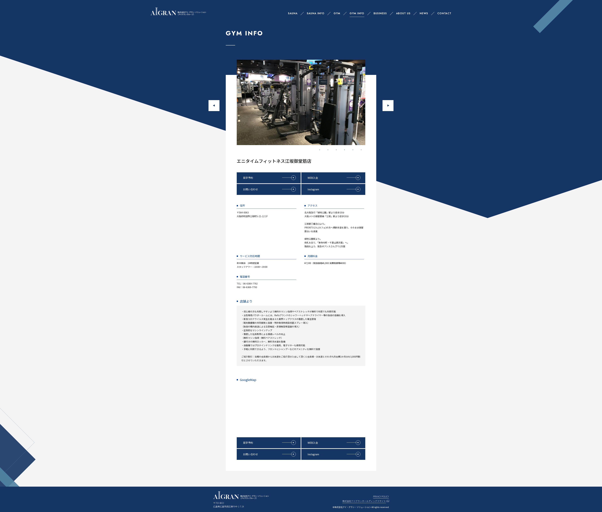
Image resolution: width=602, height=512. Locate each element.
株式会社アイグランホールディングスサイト (364, 501)
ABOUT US (403, 13)
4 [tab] (344, 149)
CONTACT (444, 13)
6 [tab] (361, 149)
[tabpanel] (301, 102)
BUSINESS (380, 13)
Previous (214, 105)
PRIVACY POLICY (381, 496)
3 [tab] (336, 149)
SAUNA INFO (315, 13)
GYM (337, 13)
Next (388, 105)
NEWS (424, 13)
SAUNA (293, 13)
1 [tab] (319, 149)
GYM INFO (357, 13)
